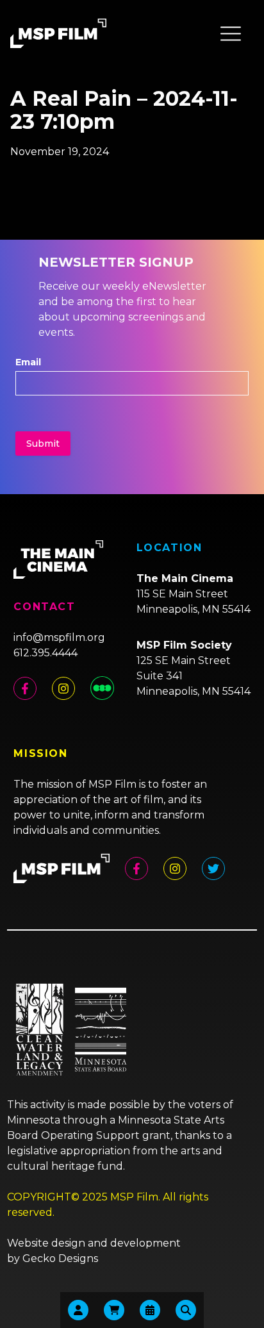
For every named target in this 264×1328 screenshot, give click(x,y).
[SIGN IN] (78, 1310)
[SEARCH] (186, 1310)
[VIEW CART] (114, 1310)
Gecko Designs (60, 1258)
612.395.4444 (45, 653)
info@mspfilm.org (59, 637)
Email (28, 362)
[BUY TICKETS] (150, 1310)
